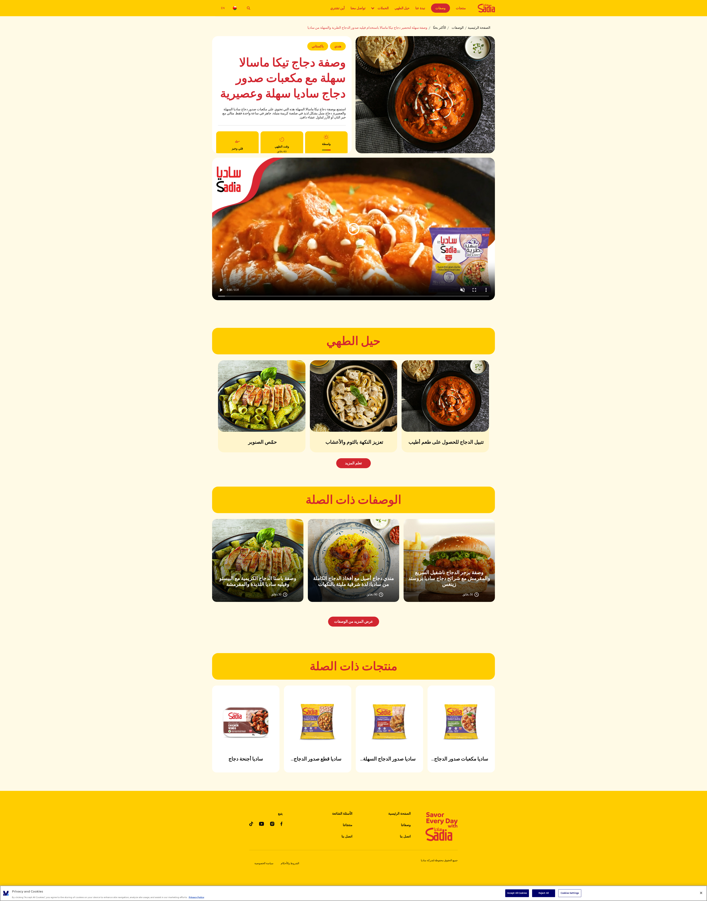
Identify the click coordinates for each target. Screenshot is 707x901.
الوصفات (458, 28)
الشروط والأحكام (290, 863)
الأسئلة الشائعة (342, 813)
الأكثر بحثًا (439, 28)
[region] (353, 893)
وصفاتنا (406, 825)
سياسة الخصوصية (263, 863)
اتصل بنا (405, 836)
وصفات (440, 8)
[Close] (701, 893)
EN (223, 8)
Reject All (544, 892)
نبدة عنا (420, 8)
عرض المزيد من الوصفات (353, 621)
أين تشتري (337, 8)
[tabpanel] (353, 573)
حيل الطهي (402, 8)
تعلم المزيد (353, 463)
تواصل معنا (358, 8)
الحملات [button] (383, 8)
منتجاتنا (347, 825)
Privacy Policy (196, 897)
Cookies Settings (570, 892)
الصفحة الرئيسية (479, 28)
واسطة (326, 144)
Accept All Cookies (517, 892)
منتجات (461, 8)
